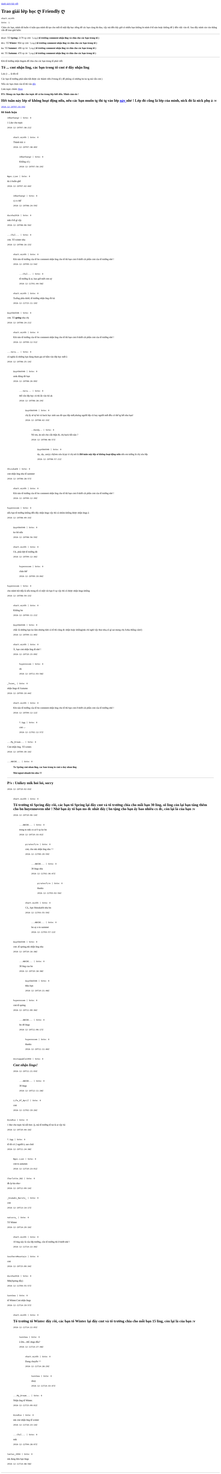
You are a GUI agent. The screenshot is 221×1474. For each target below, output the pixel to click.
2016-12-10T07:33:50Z (13, 107)
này (123, 100)
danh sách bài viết (9, 3)
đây (34, 84)
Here (20, 89)
